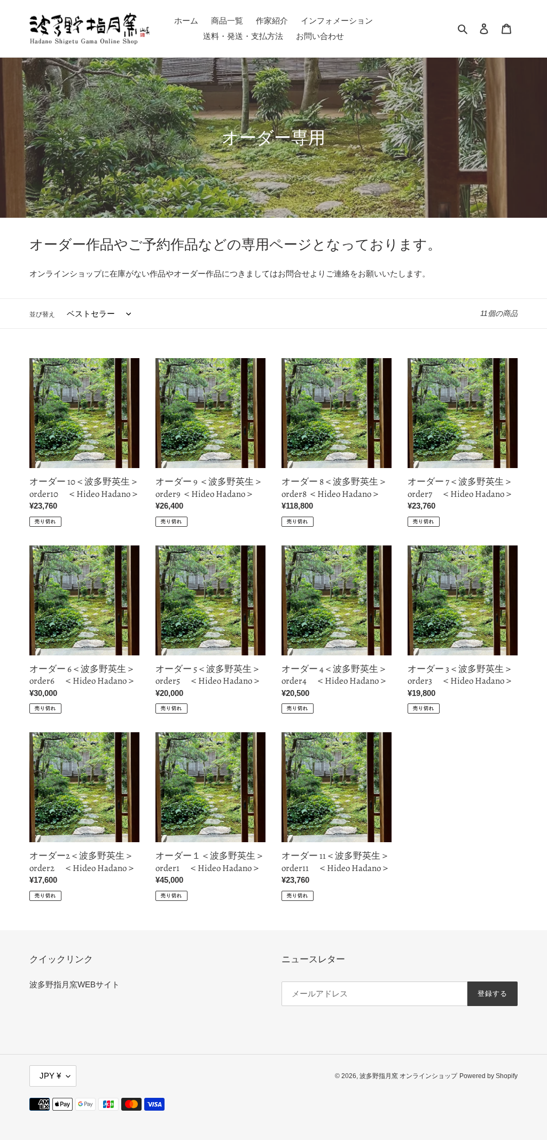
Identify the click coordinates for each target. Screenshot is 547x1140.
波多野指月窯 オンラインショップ (408, 1076)
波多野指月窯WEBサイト (74, 984)
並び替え (42, 314)
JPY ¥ (50, 1075)
